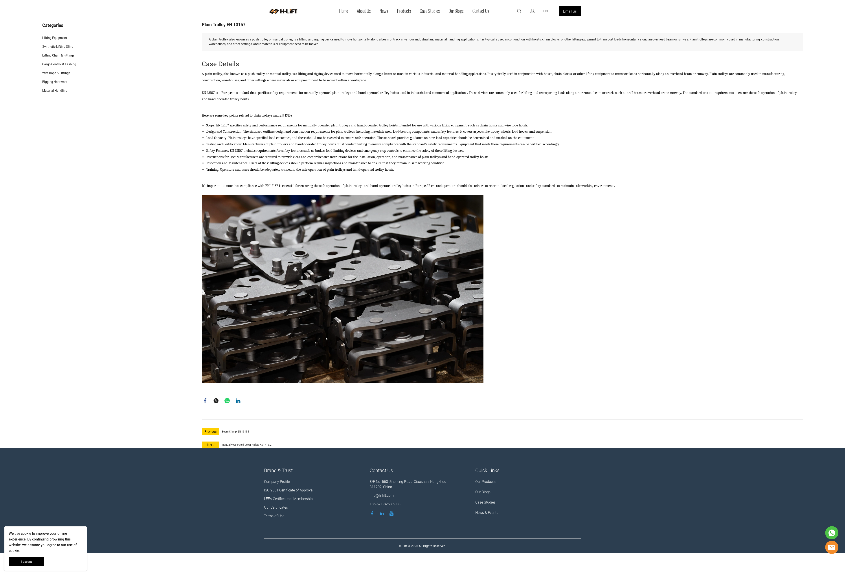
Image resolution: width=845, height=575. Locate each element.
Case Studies (430, 11)
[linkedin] (382, 513)
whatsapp (227, 400)
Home (343, 11)
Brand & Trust (278, 470)
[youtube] (392, 513)
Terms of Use (274, 515)
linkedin (238, 400)
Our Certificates (276, 507)
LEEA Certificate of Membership (288, 498)
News (384, 11)
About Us (364, 11)
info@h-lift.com (382, 495)
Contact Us (480, 11)
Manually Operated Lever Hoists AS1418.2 (247, 444)
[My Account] (532, 11)
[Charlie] (831, 532)
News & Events (486, 512)
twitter (216, 400)
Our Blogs (456, 11)
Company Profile (277, 481)
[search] (519, 11)
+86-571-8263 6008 (385, 504)
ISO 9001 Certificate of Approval (289, 490)
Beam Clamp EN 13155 (235, 431)
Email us (570, 11)
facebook (205, 400)
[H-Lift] (831, 547)
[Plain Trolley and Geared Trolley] (342, 289)
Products (404, 11)
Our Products (485, 481)
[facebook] (373, 513)
